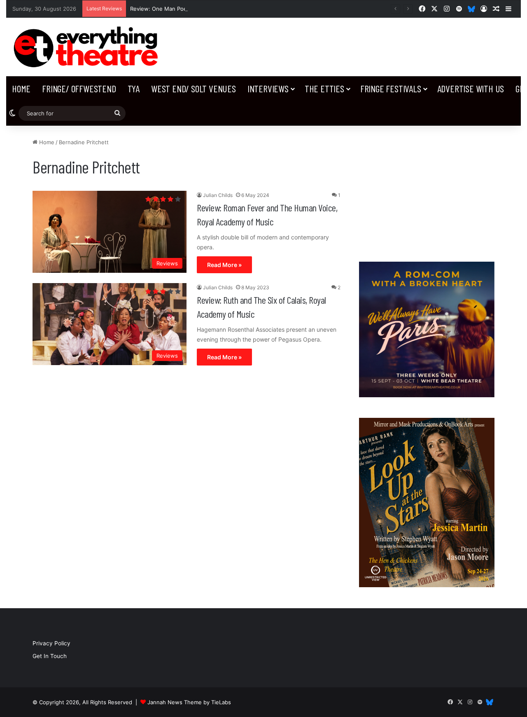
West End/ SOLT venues (193, 88)
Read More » (224, 264)
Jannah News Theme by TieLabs (189, 702)
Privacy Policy (51, 643)
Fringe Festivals (390, 88)
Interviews (268, 88)
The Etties (324, 88)
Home (21, 88)
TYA (134, 88)
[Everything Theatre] (88, 47)
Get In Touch (50, 656)
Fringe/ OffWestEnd (79, 88)
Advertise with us (470, 88)
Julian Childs (218, 195)
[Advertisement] (426, 189)
